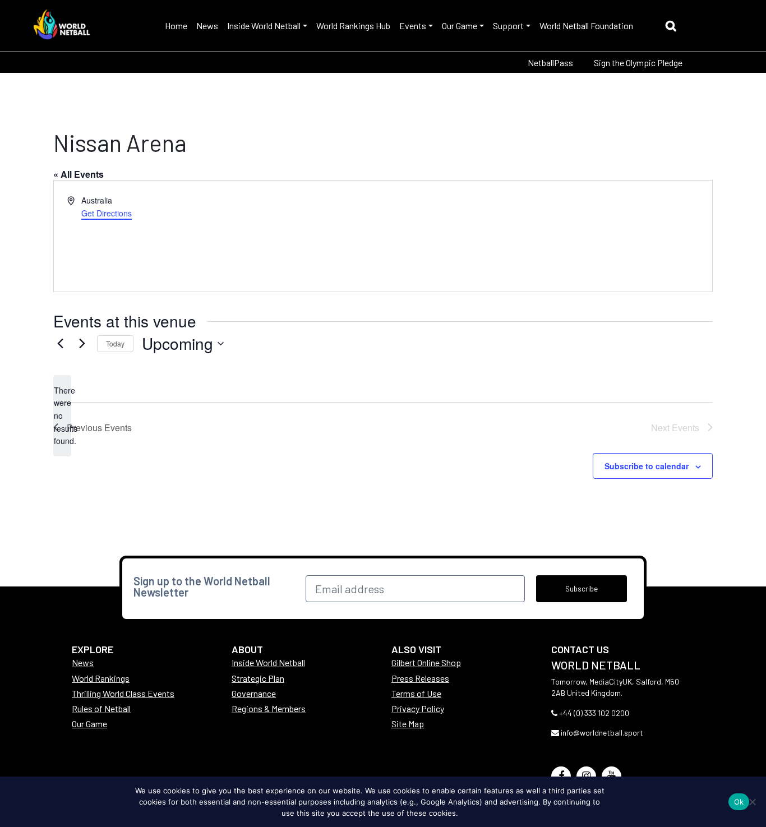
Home (176, 25)
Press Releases (420, 678)
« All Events (78, 174)
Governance (254, 693)
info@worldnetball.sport (602, 732)
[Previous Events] (60, 343)
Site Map (407, 723)
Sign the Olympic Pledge (638, 62)
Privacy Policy (417, 708)
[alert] (62, 415)
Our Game (459, 25)
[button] (674, 27)
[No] (752, 801)
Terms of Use (416, 693)
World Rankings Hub (353, 25)
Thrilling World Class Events (123, 693)
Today (115, 343)
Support (508, 25)
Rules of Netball (101, 708)
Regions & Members (269, 708)
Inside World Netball (264, 25)
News (207, 25)
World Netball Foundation (586, 25)
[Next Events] (82, 343)
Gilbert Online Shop (426, 662)
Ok (739, 801)
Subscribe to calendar (647, 466)
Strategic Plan (258, 678)
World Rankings (101, 678)
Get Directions (106, 213)
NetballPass (550, 62)
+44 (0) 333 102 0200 (594, 713)
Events (412, 25)
